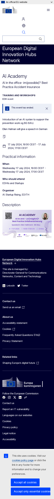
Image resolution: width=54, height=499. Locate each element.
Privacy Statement (12, 341)
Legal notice (9, 433)
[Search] (40, 39)
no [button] (23, 25)
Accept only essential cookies (32, 491)
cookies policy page (23, 460)
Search (23, 32)
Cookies (6, 421)
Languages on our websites (17, 415)
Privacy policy (10, 427)
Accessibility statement (14, 322)
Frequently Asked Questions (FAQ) (21, 334)
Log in (23, 19)
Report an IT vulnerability (15, 409)
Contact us (8, 403)
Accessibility (9, 439)
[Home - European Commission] (9, 9)
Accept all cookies (25, 482)
